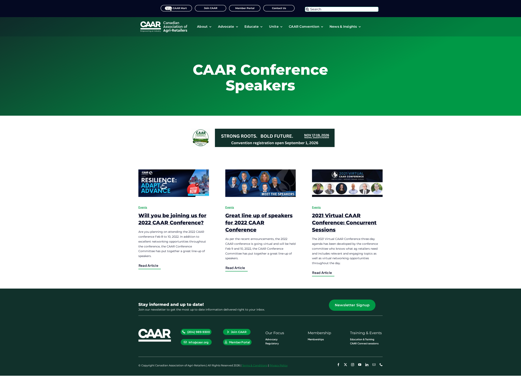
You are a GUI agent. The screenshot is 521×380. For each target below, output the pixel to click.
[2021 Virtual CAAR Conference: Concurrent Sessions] (347, 183)
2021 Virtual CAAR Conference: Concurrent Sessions (344, 222)
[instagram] (352, 364)
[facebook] (338, 364)
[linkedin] (366, 364)
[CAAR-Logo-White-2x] (163, 22)
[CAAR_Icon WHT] (154, 330)
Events (142, 207)
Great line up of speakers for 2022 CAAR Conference (259, 222)
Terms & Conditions (254, 365)
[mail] (373, 364)
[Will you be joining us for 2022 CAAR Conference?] (173, 183)
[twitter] (345, 364)
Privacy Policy (278, 365)
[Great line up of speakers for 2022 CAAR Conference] (260, 183)
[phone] (381, 364)
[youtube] (359, 364)
